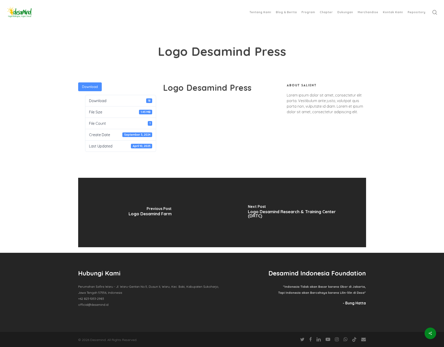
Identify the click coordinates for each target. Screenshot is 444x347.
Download (90, 87)
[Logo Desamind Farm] (150, 212)
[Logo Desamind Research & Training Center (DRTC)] (294, 212)
